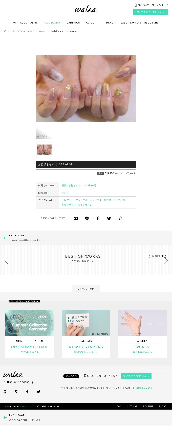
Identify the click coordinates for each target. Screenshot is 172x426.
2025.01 (43, 31)
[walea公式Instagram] (16, 392)
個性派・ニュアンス (114, 200)
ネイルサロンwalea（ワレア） (86, 9)
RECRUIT (148, 406)
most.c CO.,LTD (27, 406)
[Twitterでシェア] (109, 219)
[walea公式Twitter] (38, 392)
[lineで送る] (87, 219)
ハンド (65, 192)
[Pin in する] (120, 219)
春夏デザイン (69, 204)
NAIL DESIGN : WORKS (23, 31)
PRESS (163, 406)
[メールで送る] (76, 219)
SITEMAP (132, 406)
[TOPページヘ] (5, 31)
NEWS (118, 406)
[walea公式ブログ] (4, 392)
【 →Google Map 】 (142, 387)
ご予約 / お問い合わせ (138, 375)
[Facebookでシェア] (98, 219)
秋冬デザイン (85, 204)
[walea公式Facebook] (27, 392)
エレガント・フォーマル (75, 200)
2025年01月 (89, 185)
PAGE (86, 289)
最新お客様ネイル (71, 185)
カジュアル (96, 200)
